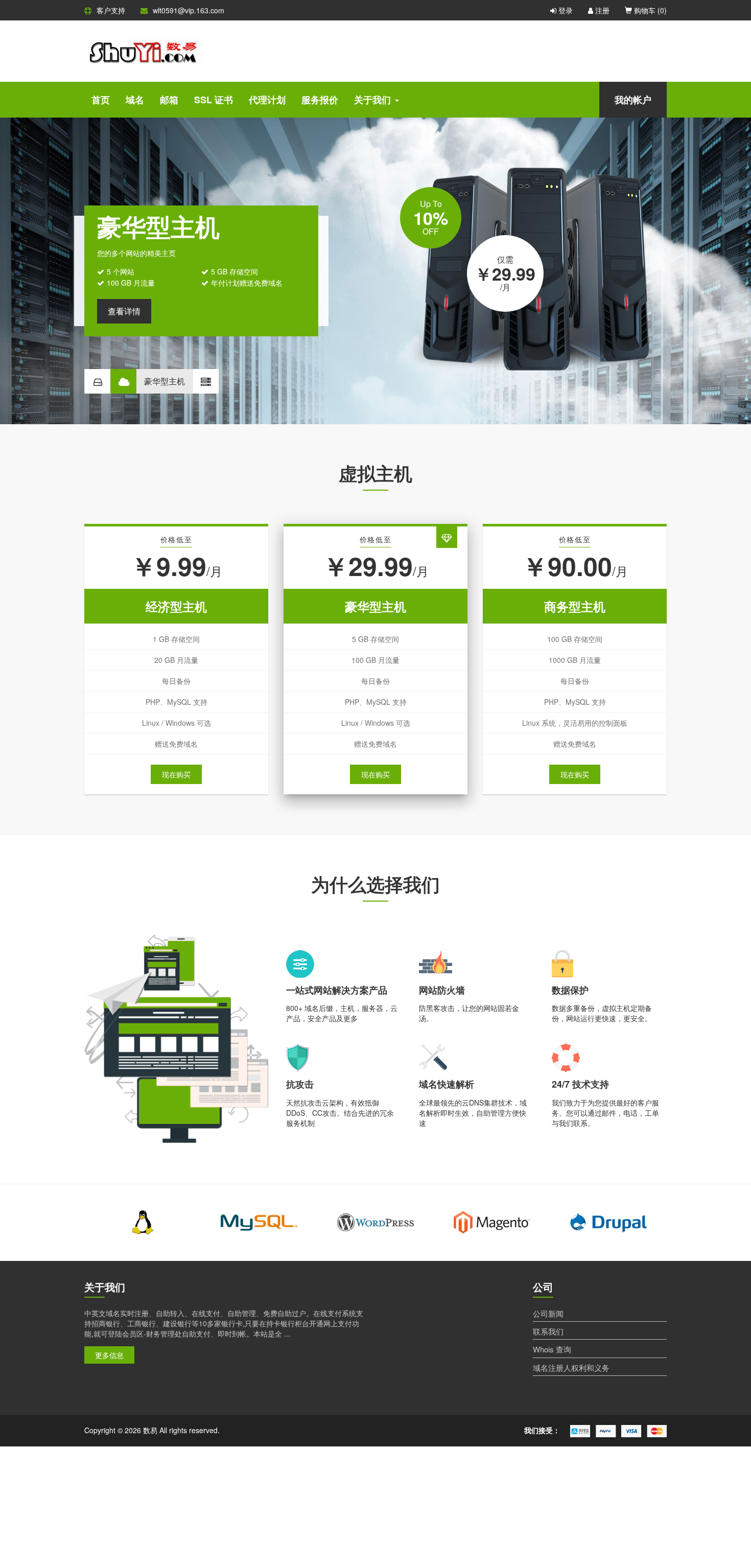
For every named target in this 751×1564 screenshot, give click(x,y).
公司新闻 (548, 1313)
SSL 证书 (213, 99)
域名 (135, 99)
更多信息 (109, 1355)
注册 (601, 10)
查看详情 (124, 311)
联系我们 (548, 1331)
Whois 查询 (552, 1349)
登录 (564, 10)
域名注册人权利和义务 (571, 1367)
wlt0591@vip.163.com (188, 10)
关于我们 (372, 99)
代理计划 (267, 99)
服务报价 (319, 99)
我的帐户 (633, 99)
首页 (100, 99)
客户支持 (111, 10)
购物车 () (649, 10)
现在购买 (176, 774)
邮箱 (169, 99)
